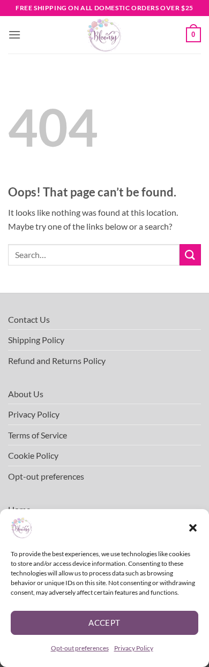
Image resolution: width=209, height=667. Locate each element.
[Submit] (190, 254)
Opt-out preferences (80, 648)
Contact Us (29, 319)
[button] (193, 527)
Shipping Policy (36, 340)
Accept (104, 622)
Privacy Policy (133, 648)
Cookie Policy (33, 455)
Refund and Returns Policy (57, 360)
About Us (25, 394)
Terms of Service (37, 435)
